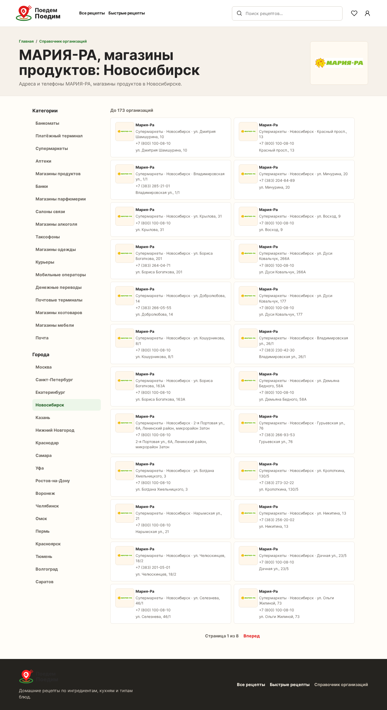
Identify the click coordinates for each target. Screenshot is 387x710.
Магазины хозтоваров (59, 312)
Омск (41, 518)
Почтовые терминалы (59, 300)
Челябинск (47, 505)
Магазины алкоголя (56, 224)
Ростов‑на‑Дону (53, 480)
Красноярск (48, 543)
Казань (43, 417)
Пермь (42, 531)
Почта (42, 337)
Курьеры (45, 262)
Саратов (44, 581)
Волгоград (47, 569)
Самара (44, 455)
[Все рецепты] (367, 13)
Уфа (40, 468)
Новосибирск (50, 404)
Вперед (252, 635)
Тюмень (44, 556)
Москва (44, 367)
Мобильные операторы (61, 274)
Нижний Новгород (55, 430)
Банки (42, 186)
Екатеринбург (50, 392)
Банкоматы (47, 123)
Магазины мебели (55, 325)
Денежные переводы (59, 287)
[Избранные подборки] (354, 13)
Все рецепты (92, 13)
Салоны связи (50, 211)
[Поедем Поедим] (44, 13)
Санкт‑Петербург (54, 379)
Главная (26, 41)
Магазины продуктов (58, 173)
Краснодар (47, 442)
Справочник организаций (63, 41)
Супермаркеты (52, 148)
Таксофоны (48, 236)
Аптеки (43, 161)
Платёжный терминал (59, 135)
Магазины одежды (56, 249)
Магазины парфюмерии (61, 199)
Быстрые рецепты (126, 13)
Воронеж (45, 493)
